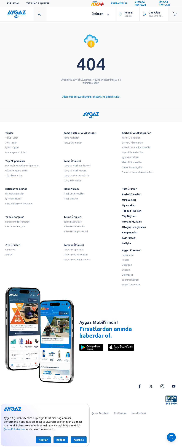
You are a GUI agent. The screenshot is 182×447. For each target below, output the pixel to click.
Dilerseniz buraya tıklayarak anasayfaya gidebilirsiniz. (91, 96)
